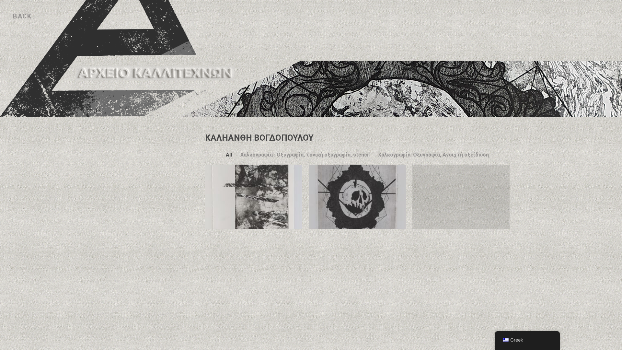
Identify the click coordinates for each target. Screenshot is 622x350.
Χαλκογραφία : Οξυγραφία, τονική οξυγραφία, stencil (305, 155)
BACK (22, 16)
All (229, 155)
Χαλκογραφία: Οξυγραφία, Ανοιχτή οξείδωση (433, 155)
